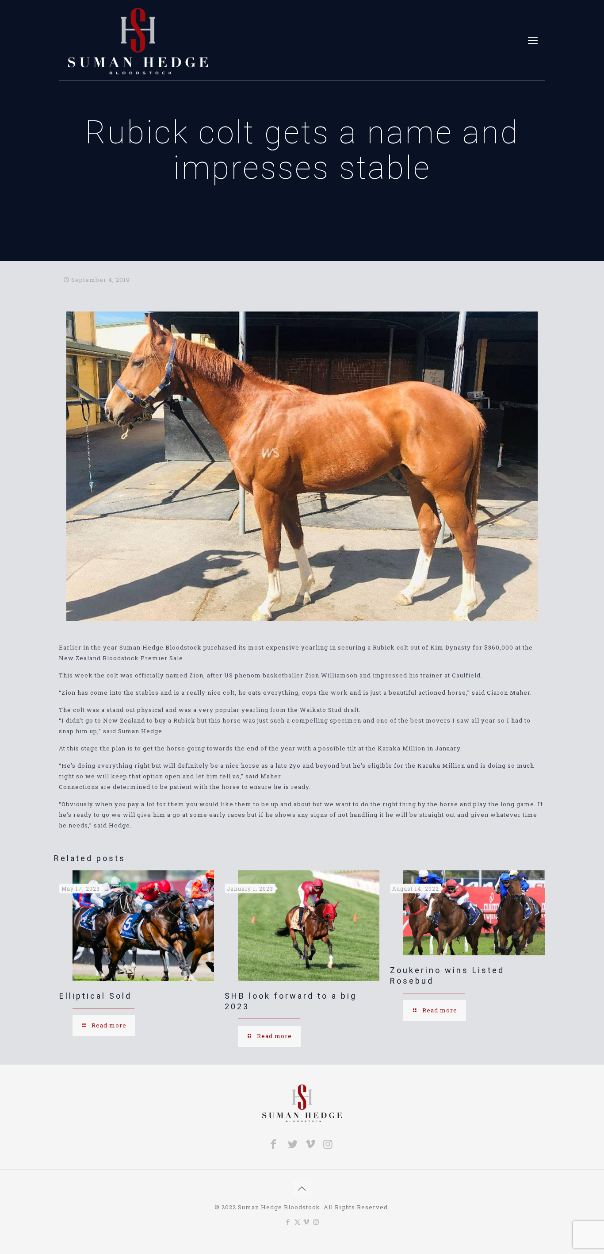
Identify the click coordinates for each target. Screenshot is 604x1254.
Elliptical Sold (95, 995)
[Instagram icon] (316, 1221)
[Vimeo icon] (306, 1221)
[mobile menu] (532, 40)
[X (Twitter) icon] (297, 1221)
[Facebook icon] (288, 1221)
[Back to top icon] (302, 1188)
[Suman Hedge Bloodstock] (138, 40)
